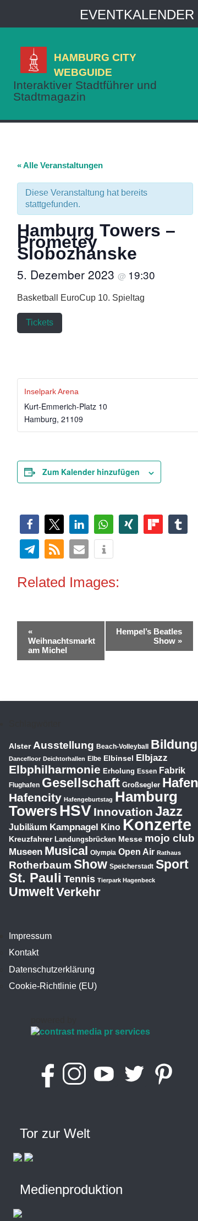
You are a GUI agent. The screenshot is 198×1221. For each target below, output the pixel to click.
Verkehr (78, 892)
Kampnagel (74, 827)
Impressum (30, 936)
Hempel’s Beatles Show (149, 636)
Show (90, 864)
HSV (75, 810)
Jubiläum (28, 827)
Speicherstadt (131, 866)
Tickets (39, 322)
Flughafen (24, 784)
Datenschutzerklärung (52, 969)
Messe (130, 839)
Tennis (79, 879)
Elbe (94, 759)
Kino (110, 827)
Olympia (103, 853)
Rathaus (169, 852)
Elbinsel (118, 758)
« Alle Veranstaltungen (60, 165)
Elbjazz (152, 758)
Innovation (123, 812)
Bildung (174, 744)
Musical (66, 851)
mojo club (170, 838)
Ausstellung (63, 745)
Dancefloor (25, 758)
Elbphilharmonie (55, 769)
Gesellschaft (81, 783)
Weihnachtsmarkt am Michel (61, 641)
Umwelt (31, 892)
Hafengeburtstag (88, 799)
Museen (25, 852)
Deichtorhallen (64, 758)
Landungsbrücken (85, 839)
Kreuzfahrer (30, 839)
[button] (29, 524)
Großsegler (141, 785)
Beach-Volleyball (122, 746)
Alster (20, 746)
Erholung (119, 771)
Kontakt (23, 952)
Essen (147, 771)
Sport (172, 864)
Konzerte (157, 824)
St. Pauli (35, 877)
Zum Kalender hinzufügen (91, 471)
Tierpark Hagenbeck (126, 880)
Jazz (169, 811)
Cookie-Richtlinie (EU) (53, 986)
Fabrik (172, 770)
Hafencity (35, 797)
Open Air (136, 852)
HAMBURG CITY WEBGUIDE (95, 64)
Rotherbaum (40, 865)
